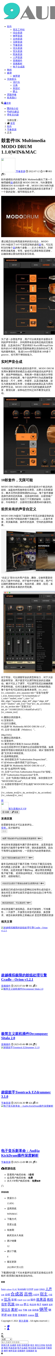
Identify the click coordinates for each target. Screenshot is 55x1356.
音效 (14, 1315)
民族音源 (17, 54)
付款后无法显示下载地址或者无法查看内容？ (21, 883)
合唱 (7, 1294)
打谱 (28, 1300)
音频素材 (17, 63)
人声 (48, 1289)
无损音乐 (11, 79)
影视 (14, 1299)
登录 (8, 103)
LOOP (30, 1289)
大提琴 (36, 1295)
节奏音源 (17, 45)
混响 (17, 1304)
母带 (4, 1304)
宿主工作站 (19, 29)
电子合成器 (19, 66)
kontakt (22, 1289)
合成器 (17, 1294)
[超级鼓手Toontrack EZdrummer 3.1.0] (20, 1047)
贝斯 (30, 1310)
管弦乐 (5, 1309)
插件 (33, 1299)
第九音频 (17, 808)
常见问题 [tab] (14, 114)
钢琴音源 (17, 35)
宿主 (44, 1294)
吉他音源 (17, 39)
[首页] (8, 1326)
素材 (14, 1309)
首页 (12, 123)
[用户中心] (8, 1329)
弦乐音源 (17, 48)
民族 (11, 1304)
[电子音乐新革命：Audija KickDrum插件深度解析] (27, 1106)
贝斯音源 (17, 42)
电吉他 (33, 1304)
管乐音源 (17, 51)
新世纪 (16, 88)
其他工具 (5, 1345)
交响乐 (42, 1289)
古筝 (2, 1295)
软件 (9, 26)
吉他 (28, 1294)
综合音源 (17, 32)
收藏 (7, 812)
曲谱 (9, 73)
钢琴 (43, 1309)
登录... (4, 828)
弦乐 (7, 1299)
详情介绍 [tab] (13, 108)
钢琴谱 (16, 76)
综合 (20, 1310)
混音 (21, 1305)
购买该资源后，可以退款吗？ (14, 903)
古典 (15, 85)
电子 (39, 1304)
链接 (16, 812)
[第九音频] (8, 171)
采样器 (35, 1310)
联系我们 (11, 97)
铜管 (9, 1315)
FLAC (14, 1289)
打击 (24, 1300)
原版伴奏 (11, 94)
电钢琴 (45, 1304)
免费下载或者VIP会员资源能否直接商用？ (20, 838)
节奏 (25, 1310)
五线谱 (36, 1289)
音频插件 (17, 60)
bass (3, 1289)
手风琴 (19, 1300)
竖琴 (51, 1305)
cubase (9, 1289)
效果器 (41, 1299)
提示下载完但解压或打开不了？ (15, 858)
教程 (9, 70)
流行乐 (16, 82)
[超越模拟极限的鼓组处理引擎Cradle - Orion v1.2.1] (27, 930)
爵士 (15, 91)
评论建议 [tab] (14, 111)
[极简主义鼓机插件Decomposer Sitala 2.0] (22, 989)
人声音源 (17, 57)
